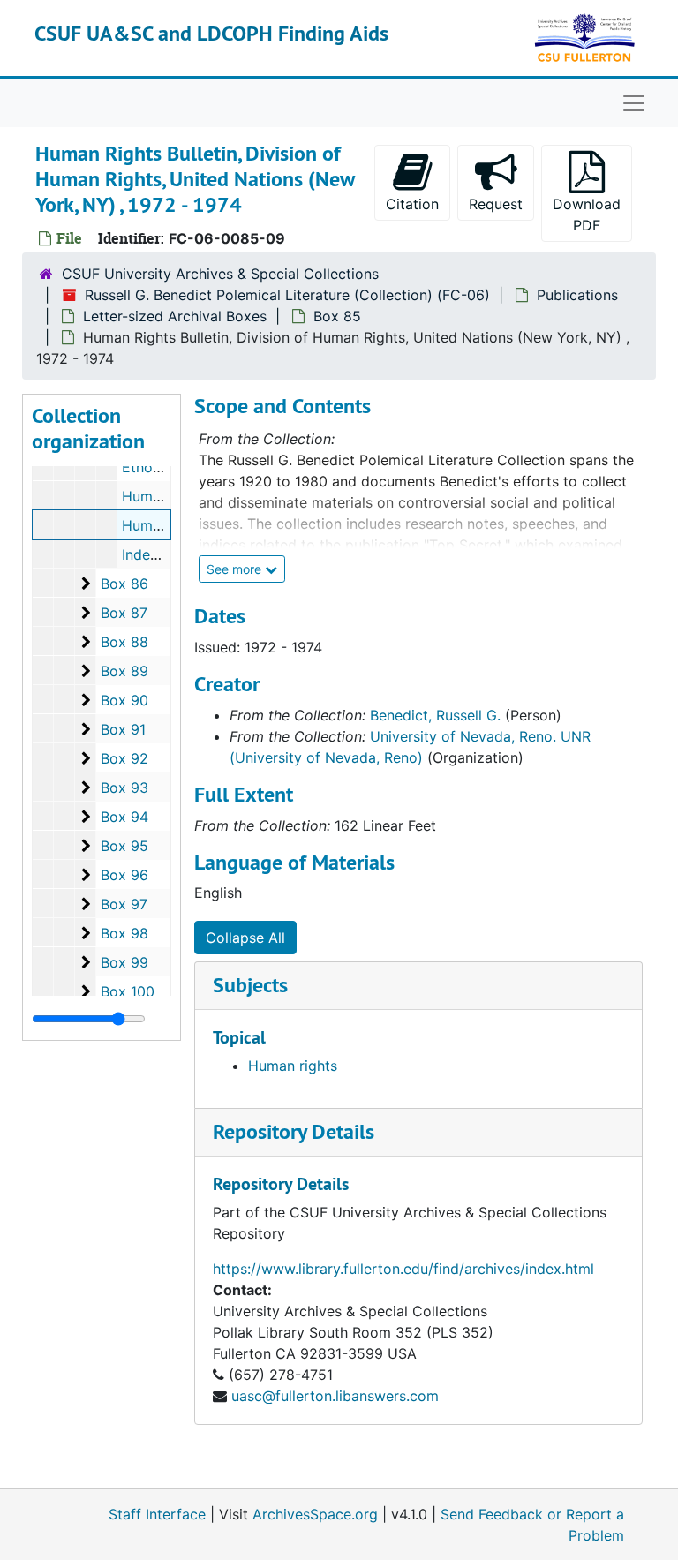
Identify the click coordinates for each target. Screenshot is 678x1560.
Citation (412, 204)
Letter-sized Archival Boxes (175, 316)
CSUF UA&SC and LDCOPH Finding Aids (211, 33)
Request (496, 204)
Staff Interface (157, 1514)
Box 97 (124, 904)
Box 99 (124, 962)
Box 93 (124, 787)
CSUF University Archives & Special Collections (220, 274)
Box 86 (124, 583)
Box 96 (124, 875)
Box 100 (127, 991)
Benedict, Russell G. (435, 715)
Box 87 (124, 613)
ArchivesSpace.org (315, 1514)
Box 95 (124, 846)
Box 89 (124, 671)
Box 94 (124, 816)
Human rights (292, 1065)
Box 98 (124, 933)
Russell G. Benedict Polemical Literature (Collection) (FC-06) (287, 295)
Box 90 (124, 700)
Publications (577, 295)
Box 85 (337, 316)
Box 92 (124, 758)
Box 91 (123, 729)
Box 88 (124, 642)
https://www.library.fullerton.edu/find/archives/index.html (403, 1268)
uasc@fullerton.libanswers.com (335, 1396)
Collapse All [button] (245, 937)
